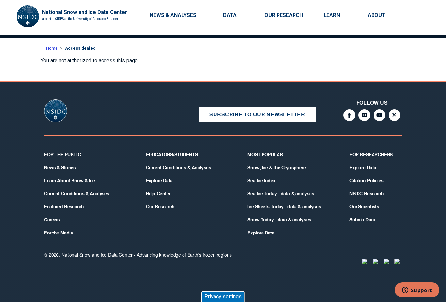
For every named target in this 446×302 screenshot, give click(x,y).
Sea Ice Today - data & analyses (280, 193)
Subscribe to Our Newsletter (257, 114)
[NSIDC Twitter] (394, 115)
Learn (332, 15)
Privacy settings (223, 297)
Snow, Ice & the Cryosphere (276, 167)
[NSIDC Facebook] (349, 115)
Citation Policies (366, 180)
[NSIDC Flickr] (364, 115)
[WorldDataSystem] (364, 261)
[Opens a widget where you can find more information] (416, 290)
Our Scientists (364, 206)
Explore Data (159, 180)
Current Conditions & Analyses (76, 193)
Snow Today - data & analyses (279, 219)
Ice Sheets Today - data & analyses (284, 206)
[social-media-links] (434, 15)
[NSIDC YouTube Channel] (379, 115)
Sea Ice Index (261, 180)
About (377, 15)
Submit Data (362, 219)
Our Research (283, 15)
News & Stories (60, 167)
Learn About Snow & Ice (69, 180)
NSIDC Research (366, 193)
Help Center (158, 193)
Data (230, 15)
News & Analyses (173, 15)
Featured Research (64, 206)
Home (51, 48)
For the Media (58, 232)
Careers (52, 219)
